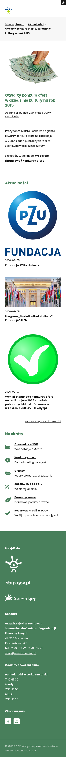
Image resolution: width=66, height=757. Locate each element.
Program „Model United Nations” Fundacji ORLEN (29, 318)
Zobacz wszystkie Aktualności (43, 421)
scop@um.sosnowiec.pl (20, 653)
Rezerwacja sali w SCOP (31, 510)
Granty (19, 471)
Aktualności (35, 24)
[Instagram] (17, 721)
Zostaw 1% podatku (28, 484)
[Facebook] (8, 721)
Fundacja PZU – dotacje (22, 265)
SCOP (45, 112)
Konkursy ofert (25, 457)
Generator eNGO (26, 444)
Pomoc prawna (25, 497)
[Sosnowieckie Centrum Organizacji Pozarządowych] (8, 10)
